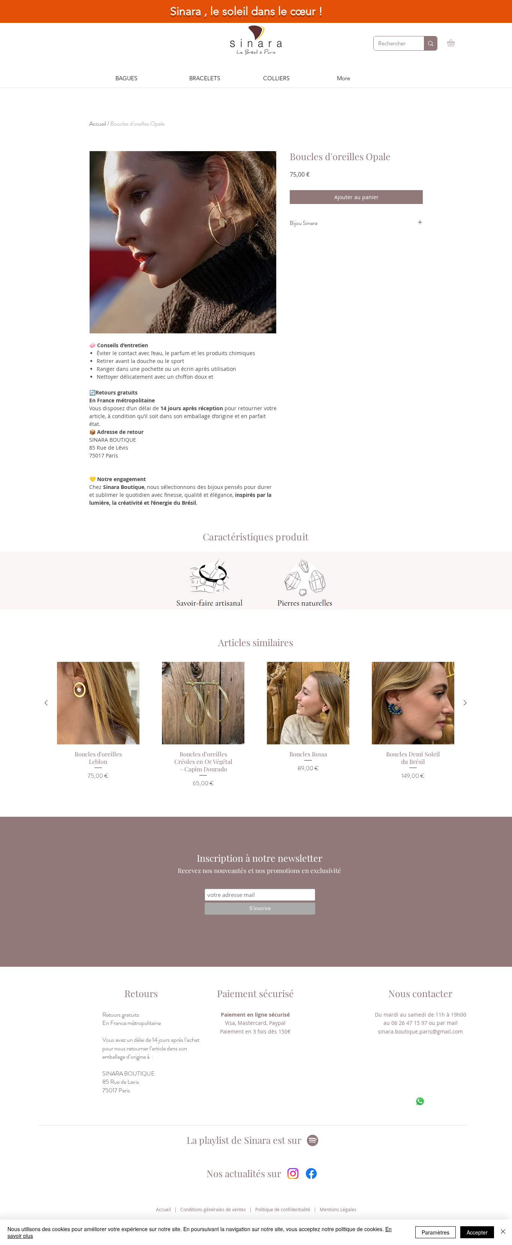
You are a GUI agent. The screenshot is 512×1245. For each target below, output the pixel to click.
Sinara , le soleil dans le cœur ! (246, 11)
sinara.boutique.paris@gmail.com (420, 1031)
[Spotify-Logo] (313, 1140)
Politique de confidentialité (282, 1209)
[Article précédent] (46, 702)
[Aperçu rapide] (98, 703)
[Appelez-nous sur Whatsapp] (420, 1101)
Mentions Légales (338, 1209)
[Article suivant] (465, 702)
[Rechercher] (430, 43)
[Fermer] (503, 1232)
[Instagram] (293, 1173)
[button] (455, 42)
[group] (256, 734)
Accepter (477, 1232)
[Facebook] (311, 1173)
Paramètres (435, 1232)
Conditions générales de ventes (213, 1209)
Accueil (97, 123)
